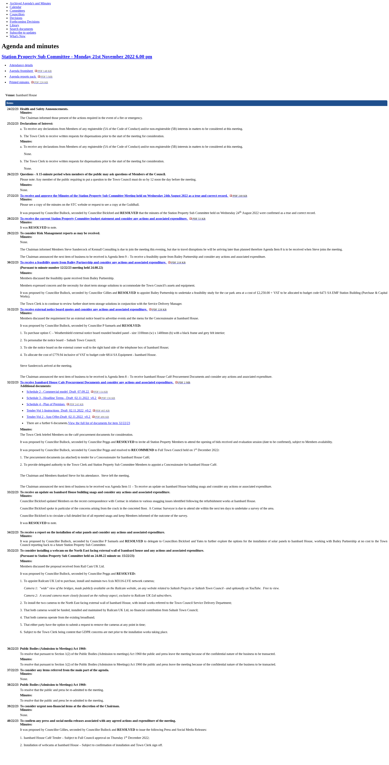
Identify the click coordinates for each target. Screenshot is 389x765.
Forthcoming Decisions (25, 21)
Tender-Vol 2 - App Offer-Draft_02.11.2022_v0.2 (68, 416)
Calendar (15, 7)
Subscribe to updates (23, 32)
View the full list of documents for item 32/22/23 (99, 423)
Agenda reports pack (30, 76)
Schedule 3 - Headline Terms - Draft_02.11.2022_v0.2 (71, 398)
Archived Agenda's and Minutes (30, 3)
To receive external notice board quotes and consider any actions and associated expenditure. (93, 309)
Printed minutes (28, 82)
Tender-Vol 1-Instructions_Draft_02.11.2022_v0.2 (68, 410)
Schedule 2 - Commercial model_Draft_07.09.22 (67, 391)
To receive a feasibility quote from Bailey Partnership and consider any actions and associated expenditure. (103, 262)
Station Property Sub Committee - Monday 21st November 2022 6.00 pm (77, 56)
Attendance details (21, 65)
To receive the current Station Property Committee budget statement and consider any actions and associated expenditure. (112, 218)
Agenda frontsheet (30, 71)
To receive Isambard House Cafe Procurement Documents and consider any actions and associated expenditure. (105, 382)
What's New (18, 36)
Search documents (21, 29)
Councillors (17, 14)
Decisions (16, 18)
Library (14, 25)
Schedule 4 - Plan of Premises (55, 404)
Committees (17, 10)
